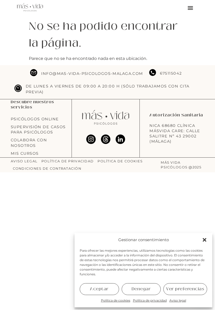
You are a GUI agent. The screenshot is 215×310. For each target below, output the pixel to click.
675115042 (171, 73)
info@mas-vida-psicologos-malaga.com (92, 73)
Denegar (141, 289)
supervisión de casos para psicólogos (38, 130)
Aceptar (99, 289)
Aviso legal (177, 300)
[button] (204, 239)
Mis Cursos (25, 153)
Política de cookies (115, 300)
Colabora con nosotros (29, 143)
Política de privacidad (150, 300)
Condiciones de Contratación (47, 168)
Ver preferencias (185, 289)
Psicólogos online (35, 119)
